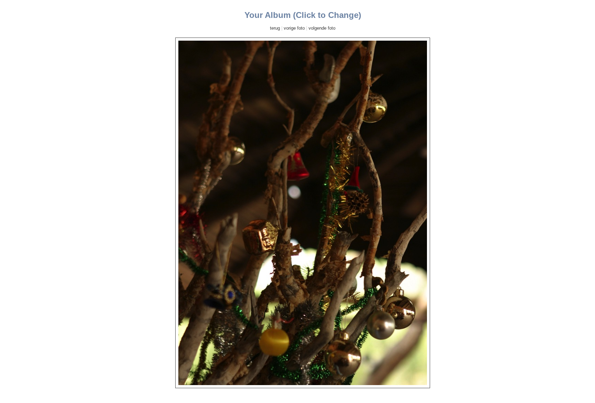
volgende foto (322, 28)
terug (275, 28)
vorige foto (294, 28)
